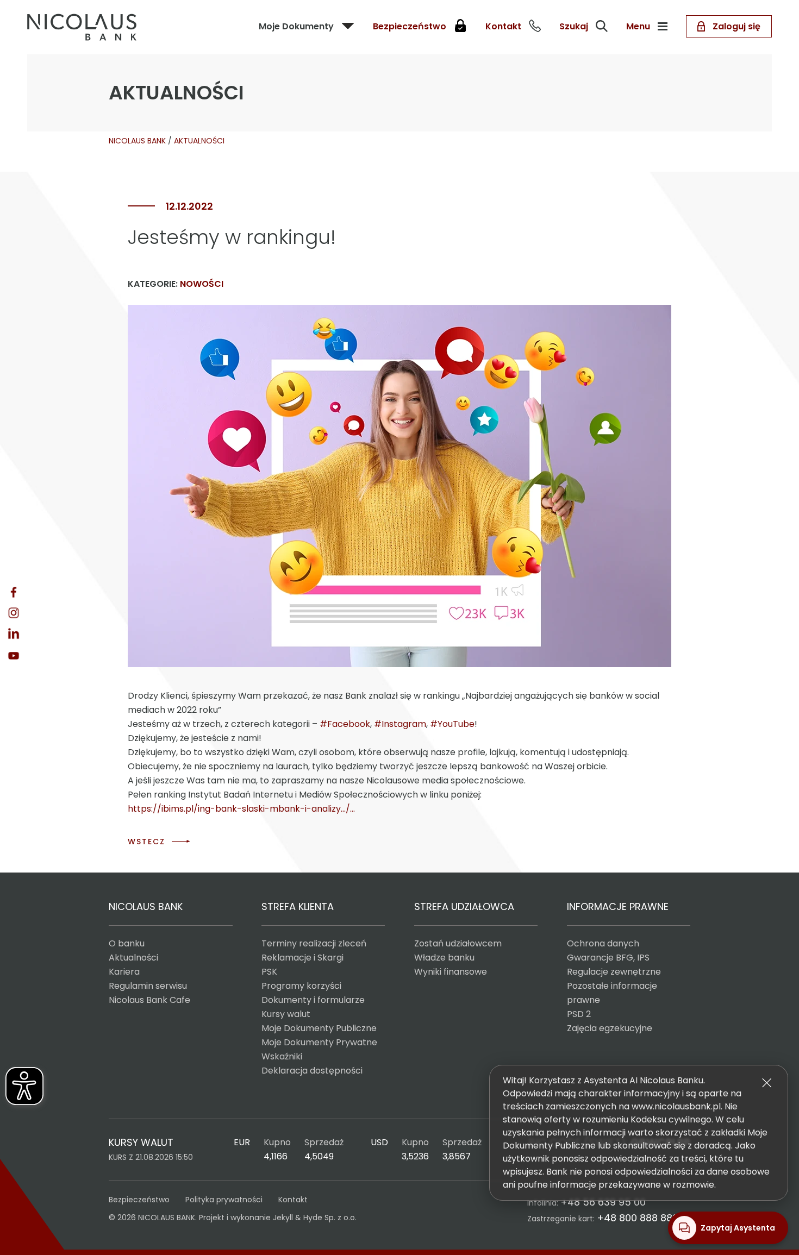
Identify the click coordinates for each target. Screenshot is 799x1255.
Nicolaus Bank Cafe (149, 1000)
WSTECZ (146, 841)
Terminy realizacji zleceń (313, 943)
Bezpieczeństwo (139, 1199)
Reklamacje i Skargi (302, 957)
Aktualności (133, 957)
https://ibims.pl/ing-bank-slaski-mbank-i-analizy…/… (241, 808)
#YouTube (452, 724)
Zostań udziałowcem (458, 943)
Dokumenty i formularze (313, 1000)
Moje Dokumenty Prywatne (319, 1042)
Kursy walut (285, 1014)
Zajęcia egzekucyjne (609, 1028)
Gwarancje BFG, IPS (608, 957)
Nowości (201, 284)
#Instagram (400, 724)
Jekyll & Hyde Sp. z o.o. (315, 1217)
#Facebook (345, 724)
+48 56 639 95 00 (603, 1202)
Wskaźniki (281, 1056)
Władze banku (444, 957)
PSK (269, 971)
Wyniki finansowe (450, 971)
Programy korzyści (301, 986)
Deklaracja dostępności (312, 1070)
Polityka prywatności (224, 1199)
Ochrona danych (603, 943)
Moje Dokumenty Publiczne (319, 1028)
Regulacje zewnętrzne (614, 971)
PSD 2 (579, 1014)
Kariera (124, 971)
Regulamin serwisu (148, 986)
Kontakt (293, 1199)
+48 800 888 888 (637, 1218)
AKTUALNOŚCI (199, 140)
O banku (127, 943)
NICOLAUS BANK (137, 140)
